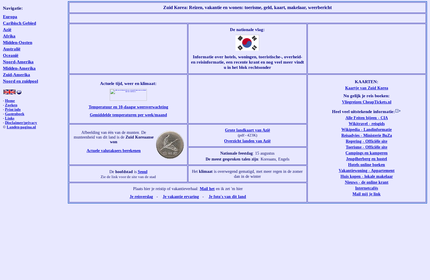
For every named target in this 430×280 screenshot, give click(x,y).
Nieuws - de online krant (366, 182)
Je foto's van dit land (227, 196)
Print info (13, 109)
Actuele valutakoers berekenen (114, 150)
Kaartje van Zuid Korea (366, 88)
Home (10, 101)
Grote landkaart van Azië (247, 130)
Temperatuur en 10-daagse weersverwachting (128, 107)
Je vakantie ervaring (181, 196)
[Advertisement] (247, 18)
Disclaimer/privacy (21, 123)
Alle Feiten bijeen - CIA (366, 117)
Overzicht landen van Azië (247, 141)
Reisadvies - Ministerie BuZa (366, 135)
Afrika (9, 35)
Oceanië (10, 55)
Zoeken (11, 105)
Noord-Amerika (18, 61)
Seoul (142, 171)
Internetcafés (366, 188)
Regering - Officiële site (366, 141)
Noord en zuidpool (20, 80)
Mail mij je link (366, 194)
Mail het (207, 188)
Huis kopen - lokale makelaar (366, 176)
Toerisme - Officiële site (366, 147)
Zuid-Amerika (16, 74)
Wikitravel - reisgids (367, 123)
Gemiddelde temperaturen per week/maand (128, 114)
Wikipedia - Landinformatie (366, 129)
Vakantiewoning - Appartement (367, 170)
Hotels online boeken (366, 164)
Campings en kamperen (366, 153)
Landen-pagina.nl (21, 127)
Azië (7, 29)
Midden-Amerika (19, 68)
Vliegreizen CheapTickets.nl (366, 102)
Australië (11, 48)
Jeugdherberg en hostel (366, 158)
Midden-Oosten (17, 42)
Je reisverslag (141, 196)
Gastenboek (14, 114)
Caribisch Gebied (19, 23)
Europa (10, 16)
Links (9, 118)
